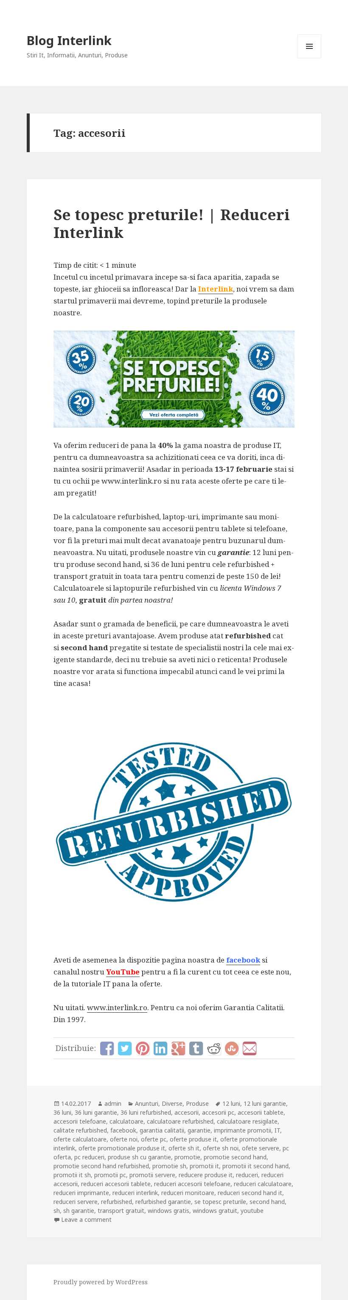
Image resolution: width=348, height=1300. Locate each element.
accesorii (186, 1112)
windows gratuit (215, 1211)
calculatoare (126, 1121)
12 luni (231, 1103)
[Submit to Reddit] (214, 1048)
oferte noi (124, 1139)
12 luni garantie (265, 1103)
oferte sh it (183, 1148)
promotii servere (152, 1175)
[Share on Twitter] (125, 1048)
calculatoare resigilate (247, 1121)
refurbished (116, 1202)
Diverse (172, 1103)
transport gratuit (121, 1211)
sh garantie (78, 1211)
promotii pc (110, 1175)
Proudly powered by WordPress (100, 1282)
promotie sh (169, 1166)
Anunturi (146, 1103)
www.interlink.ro (117, 1007)
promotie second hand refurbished (101, 1166)
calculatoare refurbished (180, 1121)
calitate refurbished (80, 1130)
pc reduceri (89, 1157)
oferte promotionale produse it (122, 1148)
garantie (199, 1130)
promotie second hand (235, 1157)
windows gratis (168, 1211)
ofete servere (260, 1148)
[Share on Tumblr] (196, 1048)
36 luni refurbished (146, 1112)
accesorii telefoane (79, 1121)
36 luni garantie (96, 1112)
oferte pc (153, 1139)
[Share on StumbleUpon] (232, 1048)
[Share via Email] (249, 1048)
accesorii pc (218, 1112)
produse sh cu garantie (139, 1157)
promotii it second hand (255, 1166)
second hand (267, 1202)
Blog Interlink (69, 40)
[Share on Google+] (178, 1048)
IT (277, 1130)
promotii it (204, 1166)
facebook (243, 960)
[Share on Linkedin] (160, 1048)
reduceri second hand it (250, 1193)
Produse (197, 1103)
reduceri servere (75, 1202)
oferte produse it (193, 1139)
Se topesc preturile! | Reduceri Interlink (171, 223)
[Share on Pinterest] (142, 1048)
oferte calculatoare (80, 1139)
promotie (187, 1157)
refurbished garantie (163, 1202)
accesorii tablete (260, 1112)
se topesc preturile (220, 1202)
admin (112, 1103)
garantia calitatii (162, 1130)
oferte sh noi (221, 1148)
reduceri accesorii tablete (116, 1184)
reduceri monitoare (187, 1193)
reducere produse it (206, 1175)
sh (56, 1211)
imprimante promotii (242, 1130)
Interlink (215, 289)
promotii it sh (72, 1175)
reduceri (247, 1175)
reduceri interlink (135, 1193)
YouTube (123, 972)
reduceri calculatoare (263, 1184)
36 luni (62, 1112)
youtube (252, 1211)
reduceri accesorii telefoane (192, 1184)
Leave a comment (86, 1219)
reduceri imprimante (81, 1193)
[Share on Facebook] (107, 1048)
